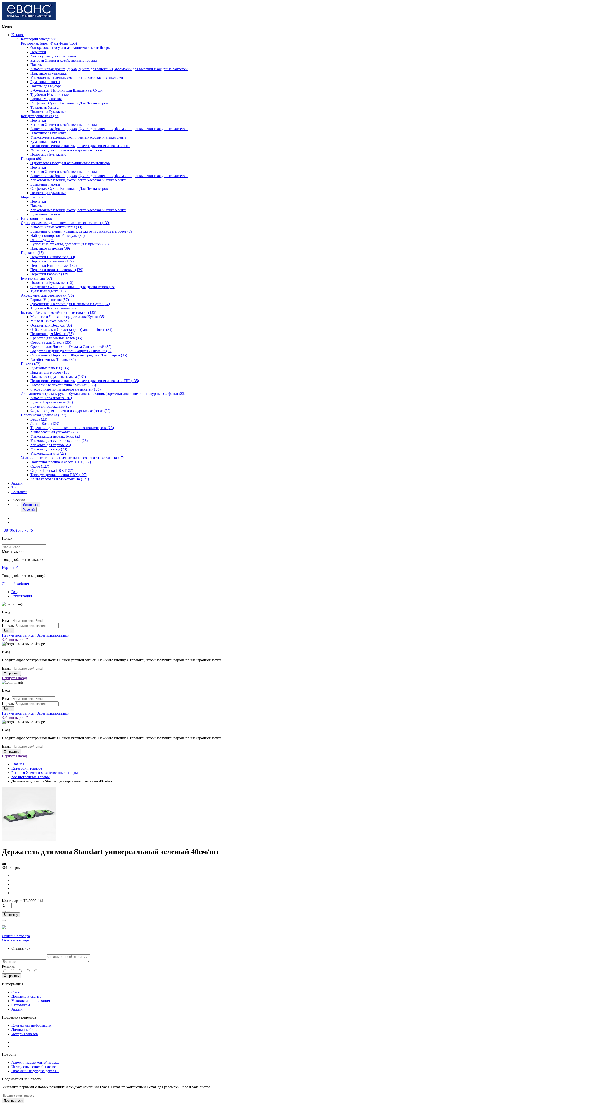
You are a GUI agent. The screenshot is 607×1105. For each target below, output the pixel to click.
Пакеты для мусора (45, 86)
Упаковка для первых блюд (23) (55, 436)
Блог (15, 488)
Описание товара (16, 936)
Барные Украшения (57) (49, 300)
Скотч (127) (39, 466)
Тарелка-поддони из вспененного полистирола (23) (72, 428)
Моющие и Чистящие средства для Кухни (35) (67, 317)
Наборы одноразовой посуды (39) (57, 236)
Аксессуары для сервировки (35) (47, 295)
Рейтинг (8, 966)
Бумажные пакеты (45, 82)
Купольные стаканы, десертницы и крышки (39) (69, 244)
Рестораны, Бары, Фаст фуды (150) (49, 43)
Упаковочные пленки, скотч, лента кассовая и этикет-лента (78, 77)
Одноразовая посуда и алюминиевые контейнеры (70, 48)
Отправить (11, 976)
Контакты (19, 492)
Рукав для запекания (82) (50, 406)
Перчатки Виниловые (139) (52, 257)
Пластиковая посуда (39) (50, 248)
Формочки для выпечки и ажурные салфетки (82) (70, 411)
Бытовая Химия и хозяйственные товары (63, 60)
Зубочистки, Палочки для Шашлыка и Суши (66, 90)
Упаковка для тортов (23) (50, 445)
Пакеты (36, 65)
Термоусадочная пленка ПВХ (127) (58, 475)
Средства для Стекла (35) (50, 342)
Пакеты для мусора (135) (50, 372)
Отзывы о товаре (15, 940)
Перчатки (38, 52)
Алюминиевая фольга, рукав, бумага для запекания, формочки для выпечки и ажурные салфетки (109, 69)
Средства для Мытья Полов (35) (56, 338)
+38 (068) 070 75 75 (17, 530)
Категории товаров (36, 218)
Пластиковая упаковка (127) (43, 415)
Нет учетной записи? (35, 635)
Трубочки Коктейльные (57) (53, 308)
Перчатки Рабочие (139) (49, 274)
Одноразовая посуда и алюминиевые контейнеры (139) (65, 223)
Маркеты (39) (32, 197)
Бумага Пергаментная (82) (51, 402)
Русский (29, 509)
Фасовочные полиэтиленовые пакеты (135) (65, 389)
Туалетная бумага (44, 107)
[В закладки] (4, 920)
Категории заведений (38, 39)
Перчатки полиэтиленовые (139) (56, 270)
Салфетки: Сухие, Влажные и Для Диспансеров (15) (72, 287)
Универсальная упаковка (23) (54, 432)
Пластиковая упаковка (48, 73)
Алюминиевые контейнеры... (35, 1062)
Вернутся (14, 678)
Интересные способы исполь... (36, 1067)
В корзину (11, 915)
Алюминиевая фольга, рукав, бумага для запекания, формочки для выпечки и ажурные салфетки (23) (103, 394)
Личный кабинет (15, 584)
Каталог (17, 35)
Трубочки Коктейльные (49, 95)
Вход (15, 592)
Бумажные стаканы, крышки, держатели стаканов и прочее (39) (81, 231)
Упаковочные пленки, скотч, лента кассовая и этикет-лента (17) (72, 458)
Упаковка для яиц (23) (48, 453)
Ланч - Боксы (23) (44, 423)
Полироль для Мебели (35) (52, 334)
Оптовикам (20, 1005)
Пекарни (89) (31, 159)
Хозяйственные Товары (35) (53, 359)
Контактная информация (31, 1025)
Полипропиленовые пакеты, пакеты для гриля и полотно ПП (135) (84, 381)
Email (6, 620)
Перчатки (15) (32, 253)
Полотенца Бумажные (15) (51, 283)
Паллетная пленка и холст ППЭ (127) (60, 462)
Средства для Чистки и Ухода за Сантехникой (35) (70, 347)
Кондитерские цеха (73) (40, 116)
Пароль (8, 625)
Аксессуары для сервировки (53, 56)
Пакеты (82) (30, 364)
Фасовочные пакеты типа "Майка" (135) (63, 385)
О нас (16, 992)
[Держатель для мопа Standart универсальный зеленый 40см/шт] (29, 840)
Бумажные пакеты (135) (49, 368)
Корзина (10, 568)
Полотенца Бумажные (48, 112)
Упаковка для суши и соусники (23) (59, 441)
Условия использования (30, 1001)
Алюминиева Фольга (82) (51, 398)
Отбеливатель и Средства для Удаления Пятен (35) (71, 330)
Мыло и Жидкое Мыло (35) (52, 321)
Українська (30, 504)
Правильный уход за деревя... (35, 1071)
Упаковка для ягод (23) (48, 449)
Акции (17, 483)
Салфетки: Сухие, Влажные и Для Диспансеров (69, 103)
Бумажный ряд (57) (36, 278)
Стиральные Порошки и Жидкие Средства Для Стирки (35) (78, 355)
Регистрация (21, 596)
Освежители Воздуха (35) (51, 325)
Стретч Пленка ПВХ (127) (51, 470)
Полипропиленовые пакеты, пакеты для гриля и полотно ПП (80, 146)
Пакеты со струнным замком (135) (58, 377)
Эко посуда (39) (42, 240)
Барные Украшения (46, 99)
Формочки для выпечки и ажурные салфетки (66, 150)
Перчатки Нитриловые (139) (53, 265)
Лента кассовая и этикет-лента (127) (59, 479)
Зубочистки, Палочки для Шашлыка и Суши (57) (70, 304)
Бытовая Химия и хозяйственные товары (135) (58, 312)
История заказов (24, 1034)
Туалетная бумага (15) (48, 291)
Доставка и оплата (26, 996)
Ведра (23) (38, 419)
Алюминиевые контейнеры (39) (56, 227)
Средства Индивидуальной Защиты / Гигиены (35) (71, 351)
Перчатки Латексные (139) (52, 261)
